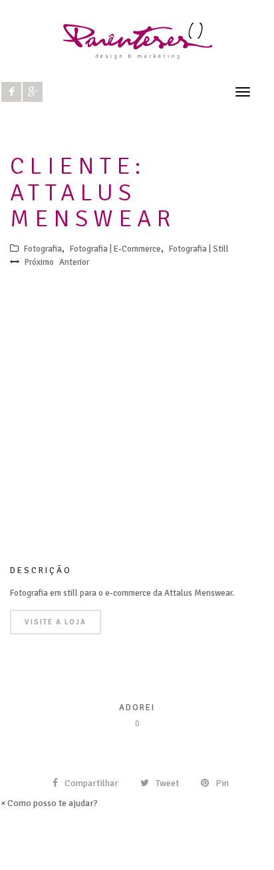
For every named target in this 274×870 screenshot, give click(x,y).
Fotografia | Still (199, 249)
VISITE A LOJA (55, 622)
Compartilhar (91, 783)
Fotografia (43, 249)
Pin (222, 783)
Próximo (39, 262)
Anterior (74, 262)
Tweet (167, 783)
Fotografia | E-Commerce (115, 249)
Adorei (137, 707)
